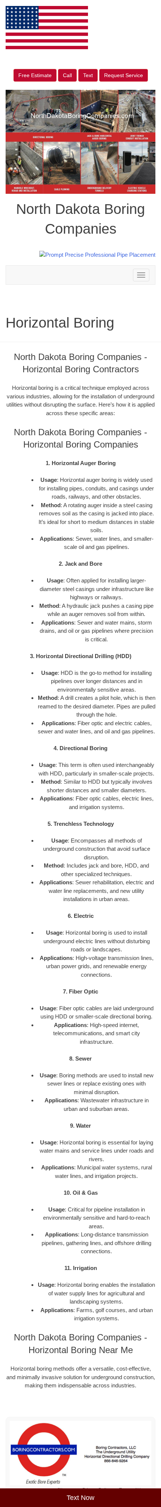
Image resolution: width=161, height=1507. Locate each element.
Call (67, 75)
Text (88, 75)
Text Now (80, 1497)
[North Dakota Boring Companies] (80, 1453)
